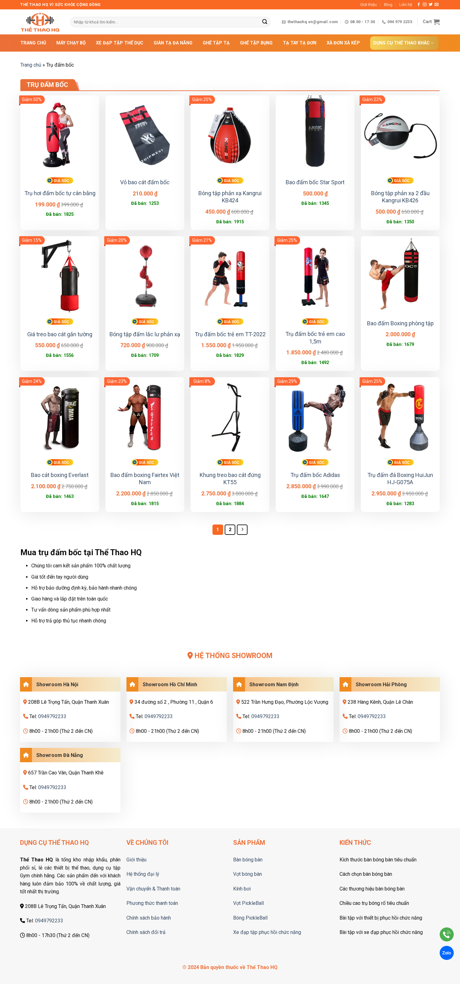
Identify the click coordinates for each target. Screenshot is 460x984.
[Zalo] (447, 954)
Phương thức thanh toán (152, 903)
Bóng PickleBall (250, 918)
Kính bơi (242, 889)
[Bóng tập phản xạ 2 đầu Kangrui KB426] (400, 134)
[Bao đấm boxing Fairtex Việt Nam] (144, 416)
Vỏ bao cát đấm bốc (145, 182)
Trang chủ (33, 43)
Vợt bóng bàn (247, 874)
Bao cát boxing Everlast (60, 475)
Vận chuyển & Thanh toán (153, 889)
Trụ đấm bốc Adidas (315, 475)
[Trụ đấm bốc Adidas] (315, 416)
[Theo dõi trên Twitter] (430, 5)
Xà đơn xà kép (343, 43)
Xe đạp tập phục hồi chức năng (267, 932)
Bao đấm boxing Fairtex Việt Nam (144, 478)
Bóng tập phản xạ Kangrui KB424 (230, 197)
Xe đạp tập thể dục (119, 43)
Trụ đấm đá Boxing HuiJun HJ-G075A (400, 478)
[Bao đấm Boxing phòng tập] (400, 275)
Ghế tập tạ (216, 43)
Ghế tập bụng (256, 43)
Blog (388, 4)
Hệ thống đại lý (142, 874)
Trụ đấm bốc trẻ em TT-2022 (230, 334)
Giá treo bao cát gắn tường (59, 334)
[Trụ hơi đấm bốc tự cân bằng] (59, 134)
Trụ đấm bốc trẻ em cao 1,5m (315, 337)
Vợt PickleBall (248, 903)
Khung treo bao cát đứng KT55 (230, 478)
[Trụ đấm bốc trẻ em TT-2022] (230, 275)
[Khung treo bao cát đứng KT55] (230, 416)
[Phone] (447, 935)
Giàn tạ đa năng (173, 43)
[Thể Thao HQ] (40, 21)
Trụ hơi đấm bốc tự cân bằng (59, 193)
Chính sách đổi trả (146, 932)
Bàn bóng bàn (248, 860)
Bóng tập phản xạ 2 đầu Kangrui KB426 (400, 197)
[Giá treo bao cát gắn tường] (59, 275)
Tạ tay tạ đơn (299, 43)
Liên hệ (405, 4)
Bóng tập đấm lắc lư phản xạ (145, 334)
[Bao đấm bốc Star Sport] (315, 134)
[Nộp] (264, 22)
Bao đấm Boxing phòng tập (400, 323)
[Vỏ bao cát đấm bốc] (144, 134)
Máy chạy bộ (71, 43)
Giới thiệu (368, 4)
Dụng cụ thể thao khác (401, 43)
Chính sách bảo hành (148, 918)
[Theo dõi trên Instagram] (425, 5)
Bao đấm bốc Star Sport (315, 182)
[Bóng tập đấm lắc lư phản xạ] (144, 275)
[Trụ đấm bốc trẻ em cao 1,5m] (315, 275)
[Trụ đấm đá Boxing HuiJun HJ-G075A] (400, 416)
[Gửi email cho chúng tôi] (436, 5)
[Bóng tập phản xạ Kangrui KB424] (230, 134)
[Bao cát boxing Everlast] (59, 416)
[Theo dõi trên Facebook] (419, 5)
